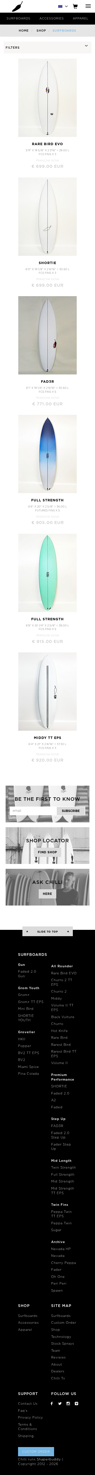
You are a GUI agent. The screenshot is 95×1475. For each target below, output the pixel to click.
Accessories (51, 18)
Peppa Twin (61, 1223)
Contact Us (28, 1403)
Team (55, 1350)
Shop (41, 30)
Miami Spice (28, 1067)
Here (47, 893)
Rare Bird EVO (64, 973)
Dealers (57, 1371)
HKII (22, 1039)
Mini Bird (26, 1009)
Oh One (58, 1277)
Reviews (58, 1357)
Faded (57, 1107)
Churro (57, 1024)
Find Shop (47, 852)
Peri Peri (58, 1283)
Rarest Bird (61, 1045)
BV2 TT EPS (28, 1053)
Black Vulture (63, 1017)
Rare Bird (59, 1038)
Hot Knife (59, 1031)
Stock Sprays (62, 1343)
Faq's (23, 1411)
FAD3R (57, 1126)
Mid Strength (62, 1181)
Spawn (57, 1290)
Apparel (80, 18)
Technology (61, 1337)
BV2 (21, 1060)
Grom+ (24, 995)
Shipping (26, 1436)
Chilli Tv (58, 1378)
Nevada (58, 1256)
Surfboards (18, 18)
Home (24, 30)
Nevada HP (61, 1249)
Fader (56, 1269)
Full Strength (63, 1174)
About (56, 1364)
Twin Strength (63, 1167)
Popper (24, 1046)
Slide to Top (47, 932)
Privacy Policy (30, 1417)
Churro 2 (59, 991)
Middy (56, 998)
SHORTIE (59, 1086)
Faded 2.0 (60, 1093)
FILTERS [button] (13, 47)
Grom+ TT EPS (31, 1002)
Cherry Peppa (63, 1263)
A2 (53, 1100)
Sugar (56, 1230)
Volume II (59, 1063)
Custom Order (63, 1322)
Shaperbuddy (49, 1459)
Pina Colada (28, 1073)
